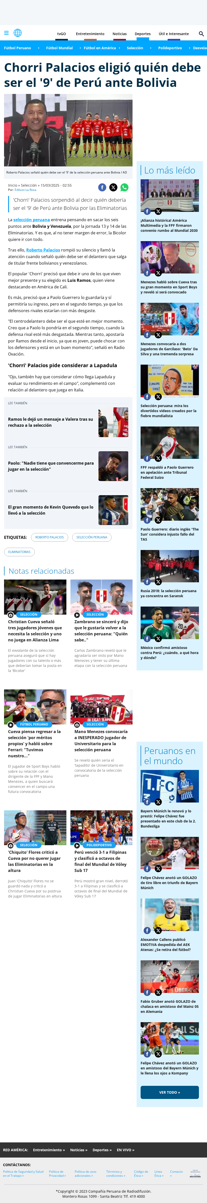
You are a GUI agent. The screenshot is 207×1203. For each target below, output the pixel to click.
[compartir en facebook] (102, 187)
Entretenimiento (90, 33)
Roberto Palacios (43, 250)
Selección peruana (91, 537)
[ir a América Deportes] (18, 33)
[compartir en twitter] (113, 187)
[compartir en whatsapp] (124, 187)
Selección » (30, 185)
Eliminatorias (19, 552)
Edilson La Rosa (25, 190)
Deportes (143, 33)
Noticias (120, 33)
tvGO (61, 33)
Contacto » (176, 1173)
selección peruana (31, 219)
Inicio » (14, 185)
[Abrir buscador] (201, 33)
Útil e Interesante (174, 33)
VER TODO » (169, 1092)
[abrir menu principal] (6, 33)
